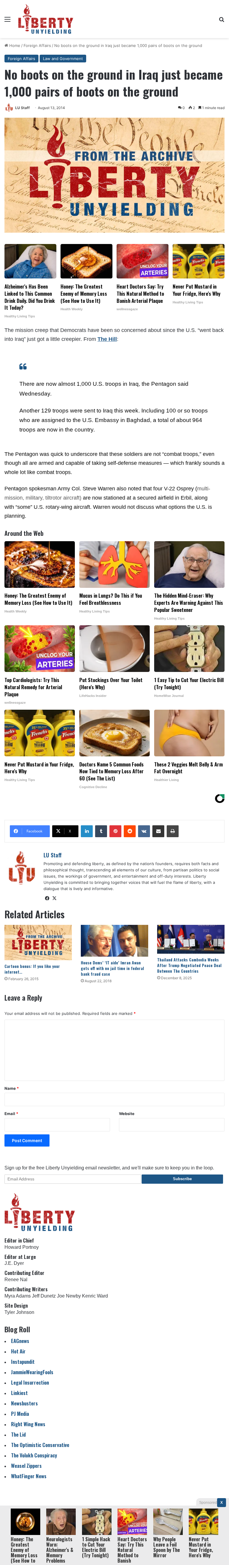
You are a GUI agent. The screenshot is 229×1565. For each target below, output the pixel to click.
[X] (54, 898)
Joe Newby (69, 1295)
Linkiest (19, 1392)
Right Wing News (28, 1424)
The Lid (18, 1434)
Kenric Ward (95, 1295)
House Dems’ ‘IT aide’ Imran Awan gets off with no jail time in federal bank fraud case (112, 968)
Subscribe (182, 1179)
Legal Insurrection (30, 1382)
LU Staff (22, 108)
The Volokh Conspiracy (34, 1455)
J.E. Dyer (14, 1263)
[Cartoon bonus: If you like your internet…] (38, 942)
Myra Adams (17, 1295)
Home (14, 45)
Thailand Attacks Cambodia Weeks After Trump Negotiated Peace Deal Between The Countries (189, 965)
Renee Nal (15, 1279)
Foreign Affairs (37, 45)
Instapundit (23, 1361)
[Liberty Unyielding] (45, 19)
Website (126, 1113)
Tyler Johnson (19, 1312)
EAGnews (20, 1340)
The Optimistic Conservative (40, 1445)
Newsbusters (24, 1403)
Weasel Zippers (26, 1465)
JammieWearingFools (32, 1372)
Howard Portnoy (21, 1247)
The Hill (107, 339)
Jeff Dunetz (44, 1295)
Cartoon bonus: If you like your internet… (32, 969)
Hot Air (18, 1351)
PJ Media (20, 1413)
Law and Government (63, 58)
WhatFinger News (29, 1476)
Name (11, 1088)
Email (11, 1113)
